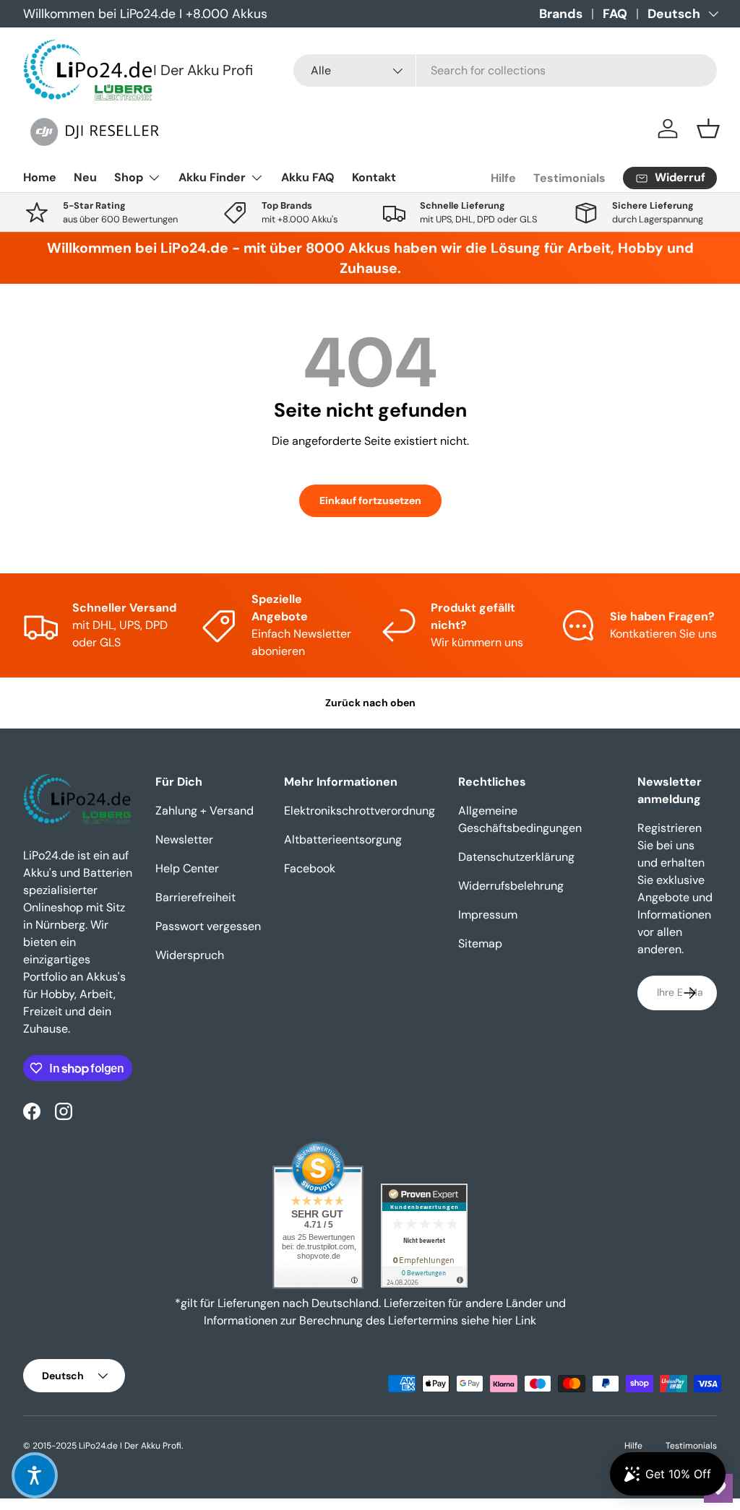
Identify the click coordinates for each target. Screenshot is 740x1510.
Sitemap (480, 943)
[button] (708, 128)
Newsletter (184, 839)
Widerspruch (189, 955)
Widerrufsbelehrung (511, 885)
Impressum (487, 914)
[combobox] (505, 70)
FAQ (615, 14)
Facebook (309, 868)
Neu (85, 177)
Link (525, 1320)
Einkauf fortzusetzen (370, 500)
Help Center (187, 868)
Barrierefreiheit (195, 897)
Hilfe (503, 178)
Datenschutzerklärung (516, 856)
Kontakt (374, 177)
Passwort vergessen (208, 926)
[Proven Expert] (424, 1236)
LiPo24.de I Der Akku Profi (130, 1446)
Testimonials (569, 178)
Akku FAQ (308, 177)
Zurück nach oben (370, 702)
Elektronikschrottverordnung (359, 810)
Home (39, 177)
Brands (560, 14)
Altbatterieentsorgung (343, 839)
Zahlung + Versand (204, 810)
